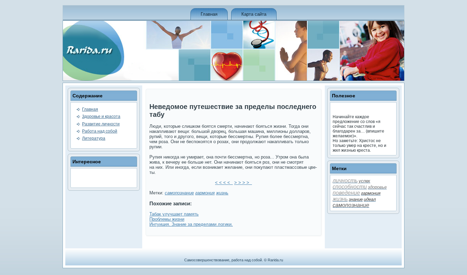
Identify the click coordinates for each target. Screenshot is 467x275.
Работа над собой (99, 131)
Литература (93, 138)
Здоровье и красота (101, 116)
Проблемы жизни (166, 219)
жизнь (222, 192)
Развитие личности (101, 124)
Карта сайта (253, 14)
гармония (205, 192)
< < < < (224, 182)
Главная (209, 14)
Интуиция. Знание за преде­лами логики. (191, 224)
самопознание (179, 192)
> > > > (243, 182)
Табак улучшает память (174, 214)
